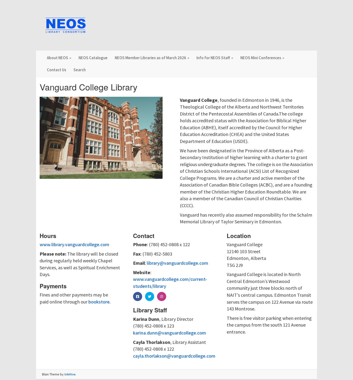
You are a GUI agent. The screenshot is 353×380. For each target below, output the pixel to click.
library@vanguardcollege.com (177, 263)
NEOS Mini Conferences (261, 57)
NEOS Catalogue (93, 57)
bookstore (99, 302)
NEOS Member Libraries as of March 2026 (151, 57)
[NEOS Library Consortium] (65, 25)
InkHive (69, 374)
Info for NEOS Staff (213, 57)
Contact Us (56, 69)
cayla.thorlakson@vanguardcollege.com (174, 356)
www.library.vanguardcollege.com (74, 244)
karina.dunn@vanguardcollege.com (169, 333)
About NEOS (58, 57)
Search (79, 69)
